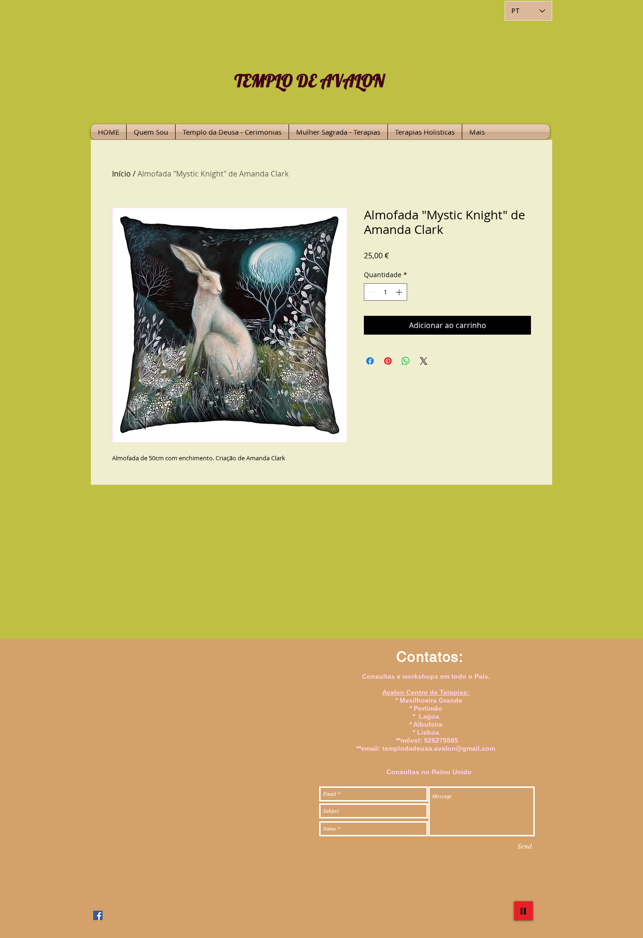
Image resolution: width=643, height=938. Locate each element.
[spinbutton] (385, 292)
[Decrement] (371, 292)
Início (121, 173)
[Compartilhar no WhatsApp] (405, 361)
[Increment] (400, 292)
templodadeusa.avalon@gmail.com (438, 748)
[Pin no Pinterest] (388, 361)
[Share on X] (423, 361)
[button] (232, 131)
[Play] (523, 910)
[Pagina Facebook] (98, 915)
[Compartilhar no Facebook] (370, 361)
